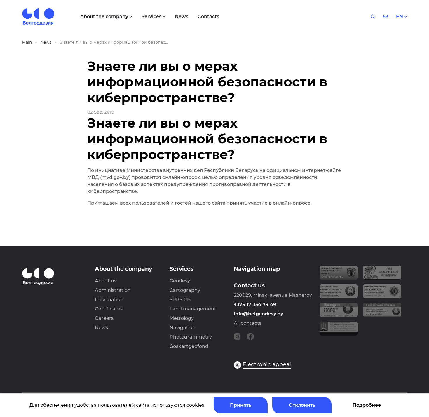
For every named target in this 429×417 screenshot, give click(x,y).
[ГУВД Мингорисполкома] (382, 293)
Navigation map (257, 269)
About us (105, 281)
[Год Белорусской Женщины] (382, 275)
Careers (104, 318)
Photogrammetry (191, 337)
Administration (113, 290)
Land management (193, 309)
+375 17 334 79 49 (255, 304)
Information (109, 299)
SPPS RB (180, 299)
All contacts (247, 323)
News (101, 327)
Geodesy (180, 281)
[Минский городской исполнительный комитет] (339, 275)
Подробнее (367, 405)
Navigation (183, 327)
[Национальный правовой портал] (382, 312)
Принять (240, 405)
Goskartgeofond (189, 346)
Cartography (185, 290)
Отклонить (302, 405)
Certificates (109, 309)
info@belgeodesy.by (258, 314)
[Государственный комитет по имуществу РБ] (339, 293)
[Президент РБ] (339, 312)
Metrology (182, 318)
